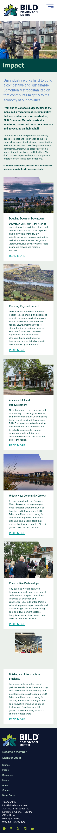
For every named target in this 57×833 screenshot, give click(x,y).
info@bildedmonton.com (14, 805)
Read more (17, 256)
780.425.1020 (9, 802)
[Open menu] (49, 6)
